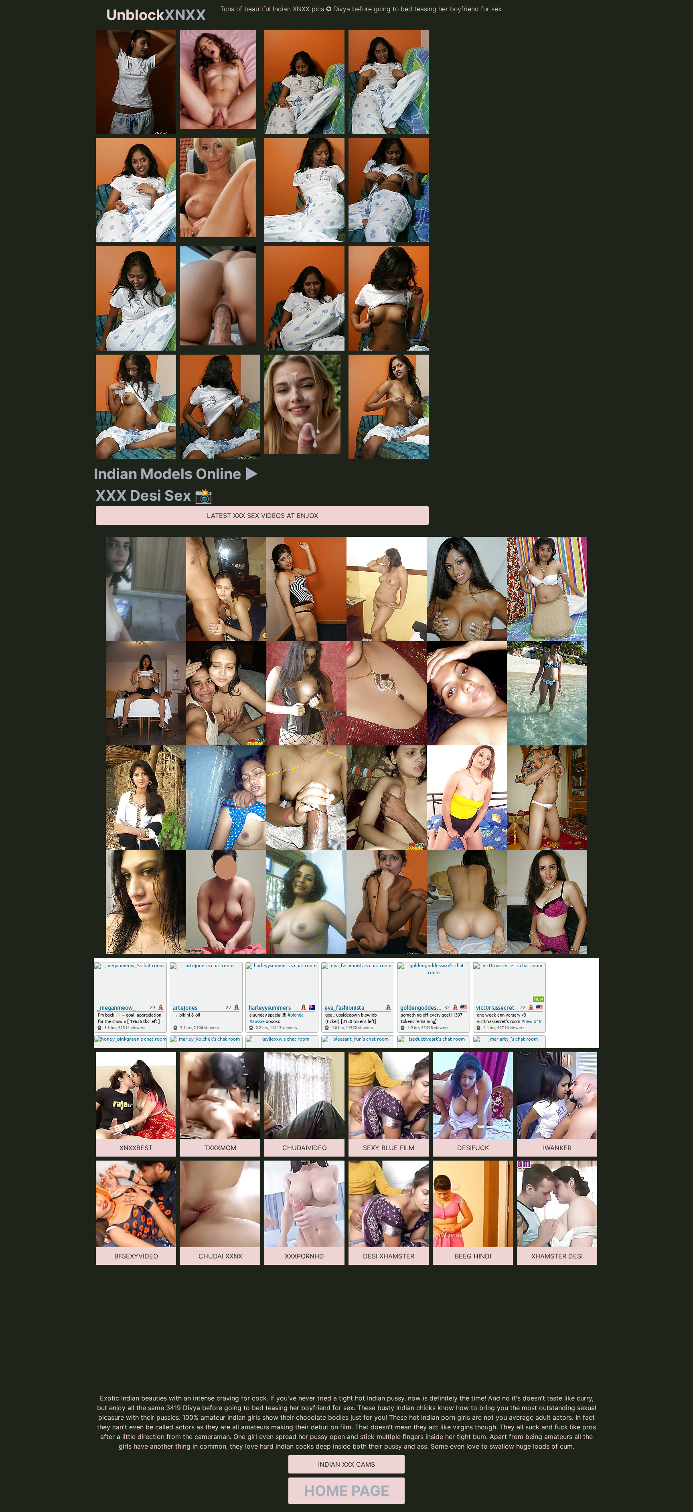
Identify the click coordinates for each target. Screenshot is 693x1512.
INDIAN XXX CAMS (346, 1464)
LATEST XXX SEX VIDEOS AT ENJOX (262, 515)
